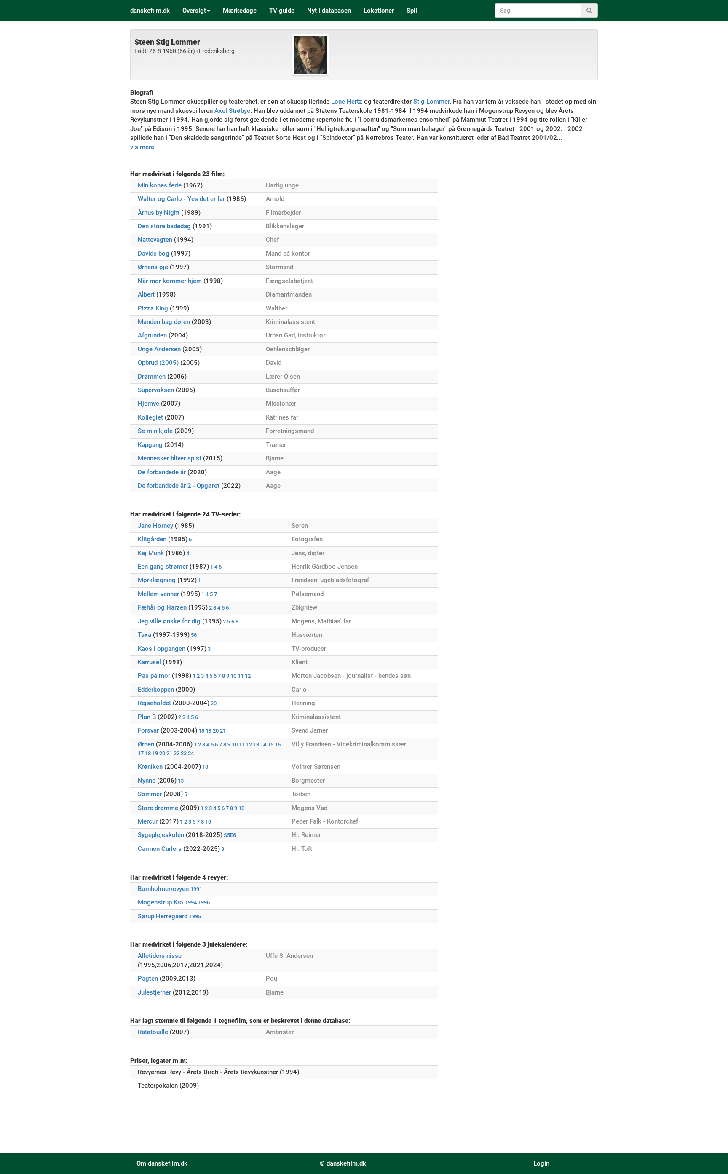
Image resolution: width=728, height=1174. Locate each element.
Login (541, 1163)
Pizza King (153, 308)
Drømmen (152, 376)
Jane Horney (155, 526)
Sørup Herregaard (162, 916)
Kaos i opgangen (161, 649)
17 (141, 753)
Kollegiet (150, 417)
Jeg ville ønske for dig (169, 621)
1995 (195, 916)
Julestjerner (154, 992)
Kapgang (150, 445)
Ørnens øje (153, 267)
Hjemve (148, 403)
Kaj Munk (151, 553)
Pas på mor (154, 675)
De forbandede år (162, 472)
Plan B (147, 717)
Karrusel (149, 662)
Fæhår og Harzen (162, 607)
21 (223, 730)
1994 (191, 902)
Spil (412, 10)
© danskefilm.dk (343, 1163)
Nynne (146, 780)
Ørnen (146, 744)
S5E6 (230, 835)
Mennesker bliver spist (169, 458)
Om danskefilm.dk (161, 1163)
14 (263, 744)
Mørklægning (157, 580)
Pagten (148, 978)
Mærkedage (240, 10)
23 (184, 753)
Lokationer (379, 10)
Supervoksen (156, 390)
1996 (204, 902)
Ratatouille (153, 1032)
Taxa (144, 635)
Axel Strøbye (232, 111)
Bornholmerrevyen (163, 889)
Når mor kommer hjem (170, 281)
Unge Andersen (159, 349)
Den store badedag (164, 226)
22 (176, 753)
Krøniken (150, 766)
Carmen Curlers (160, 849)
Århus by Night (158, 213)
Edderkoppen (156, 689)
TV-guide (281, 10)
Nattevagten (155, 239)
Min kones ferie (160, 185)
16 (278, 744)
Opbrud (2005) (158, 362)
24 (191, 753)
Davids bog (153, 253)
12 (248, 676)
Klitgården (152, 539)
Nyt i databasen (329, 10)
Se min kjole (155, 431)
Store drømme (158, 808)
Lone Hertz (346, 101)
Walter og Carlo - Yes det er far (181, 199)
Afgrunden (152, 335)
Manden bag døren (164, 322)
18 (201, 730)
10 (233, 676)
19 (208, 730)
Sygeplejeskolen (161, 835)
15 (270, 744)
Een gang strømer (163, 566)
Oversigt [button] (194, 10)
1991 (196, 889)
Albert (146, 294)
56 (194, 635)
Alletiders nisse (160, 956)
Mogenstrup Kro (160, 902)
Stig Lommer (431, 101)
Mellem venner (158, 594)
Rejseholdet (154, 703)
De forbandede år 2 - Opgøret (178, 485)
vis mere (142, 147)
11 (241, 676)
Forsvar (148, 730)
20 (214, 703)
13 (256, 744)
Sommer (150, 794)
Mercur (148, 821)
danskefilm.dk (150, 10)
